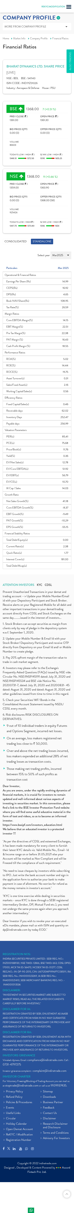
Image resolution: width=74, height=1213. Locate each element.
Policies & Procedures (19, 1102)
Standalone (42, 241)
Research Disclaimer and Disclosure (55, 1126)
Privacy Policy (14, 1092)
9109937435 (58, 1085)
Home (6, 38)
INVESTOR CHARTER (17, 1076)
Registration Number (18, 1140)
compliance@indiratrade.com (45, 1060)
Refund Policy (14, 1097)
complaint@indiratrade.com (49, 1071)
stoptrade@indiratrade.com (21, 1085)
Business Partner (53, 1102)
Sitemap (48, 1092)
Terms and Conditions (56, 1133)
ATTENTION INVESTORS (18, 585)
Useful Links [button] (13, 1113)
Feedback (48, 1108)
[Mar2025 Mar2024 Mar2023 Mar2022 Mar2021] (60, 256)
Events (10, 1108)
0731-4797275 (12, 1064)
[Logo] (12, 7)
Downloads (49, 1097)
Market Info (19, 38)
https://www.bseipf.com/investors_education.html (32, 825)
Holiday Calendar (16, 1124)
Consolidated (15, 241)
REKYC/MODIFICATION (53, 6)
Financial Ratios (60, 38)
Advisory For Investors (56, 1138)
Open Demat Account (19, 1129)
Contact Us (50, 1113)
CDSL (48, 585)
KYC (39, 585)
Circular (11, 1119)
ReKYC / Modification (19, 1135)
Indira (31, 1210)
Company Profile (39, 38)
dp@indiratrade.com (15, 929)
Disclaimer (49, 1119)
